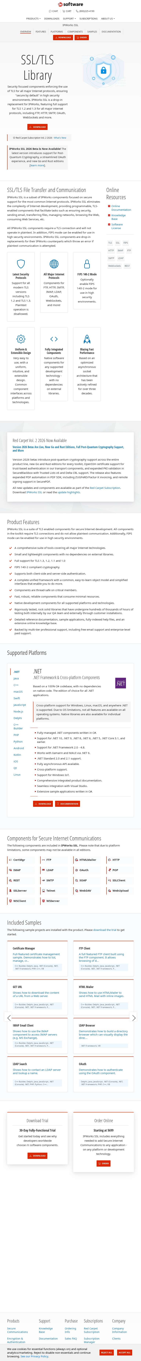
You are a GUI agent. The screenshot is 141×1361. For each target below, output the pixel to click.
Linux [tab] (17, 774)
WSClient (19, 901)
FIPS (126, 242)
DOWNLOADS (51, 18)
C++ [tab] (16, 685)
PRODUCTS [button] (32, 18)
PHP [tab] (16, 735)
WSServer (53, 901)
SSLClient (118, 880)
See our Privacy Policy (34, 1356)
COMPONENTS (75, 31)
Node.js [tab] (18, 711)
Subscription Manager (92, 1340)
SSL (118, 242)
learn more (37, 165)
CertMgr (19, 860)
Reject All (106, 1352)
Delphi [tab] (18, 718)
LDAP (121, 258)
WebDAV (85, 890)
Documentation (111, 31)
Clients (116, 1338)
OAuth (83, 870)
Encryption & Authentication (16, 1340)
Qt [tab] (15, 768)
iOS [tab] (16, 761)
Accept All (125, 1352)
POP (115, 870)
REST (127, 265)
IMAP (120, 250)
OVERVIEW (25, 31)
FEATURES (41, 31)
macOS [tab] (18, 691)
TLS (110, 242)
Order (83, 37)
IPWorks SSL (70, 25)
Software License (117, 226)
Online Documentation (121, 207)
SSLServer (20, 890)
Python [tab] (18, 741)
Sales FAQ (71, 1338)
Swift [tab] (17, 698)
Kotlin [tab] (17, 754)
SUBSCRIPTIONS (88, 18)
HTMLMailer (87, 860)
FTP (129, 250)
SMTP (111, 258)
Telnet (50, 890)
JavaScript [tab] (20, 705)
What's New (60, 137)
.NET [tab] (17, 672)
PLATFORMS (57, 31)
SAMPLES (92, 31)
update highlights (69, 492)
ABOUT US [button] (107, 18)
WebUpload (120, 890)
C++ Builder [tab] (18, 726)
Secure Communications (17, 1330)
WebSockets (114, 265)
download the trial (104, 930)
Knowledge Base (46, 1330)
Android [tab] (19, 748)
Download (64, 37)
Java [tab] (16, 678)
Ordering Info (70, 1330)
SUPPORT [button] (68, 18)
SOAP (83, 880)
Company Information (119, 1330)
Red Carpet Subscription (105, 488)
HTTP (111, 250)
